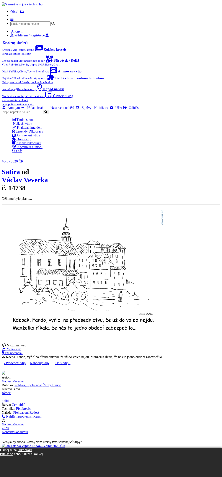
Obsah (15, 11)
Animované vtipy (28, 135)
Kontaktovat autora (15, 432)
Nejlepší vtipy (22, 123)
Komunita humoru (29, 147)
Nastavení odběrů (62, 108)
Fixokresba (23, 408)
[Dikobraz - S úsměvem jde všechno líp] (22, 4)
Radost (34, 412)
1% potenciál (13, 353)
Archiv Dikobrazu (28, 143)
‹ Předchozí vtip (15, 363)
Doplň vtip (23, 139)
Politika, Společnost (28, 385)
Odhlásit (133, 108)
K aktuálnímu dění (29, 127)
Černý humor (51, 385)
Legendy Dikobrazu (29, 131)
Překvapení (21, 412)
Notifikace (100, 108)
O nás (17, 151)
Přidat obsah (34, 108)
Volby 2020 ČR (12, 161)
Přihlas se (6, 454)
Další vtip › (62, 363)
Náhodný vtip (39, 363)
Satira (11, 172)
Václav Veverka (25, 180)
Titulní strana (25, 119)
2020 (5, 428)
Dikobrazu (25, 450)
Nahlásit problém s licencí (23, 416)
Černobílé (18, 405)
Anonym (13, 108)
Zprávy (85, 108)
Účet (118, 108)
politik (6, 401)
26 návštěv (13, 349)
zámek (6, 393)
